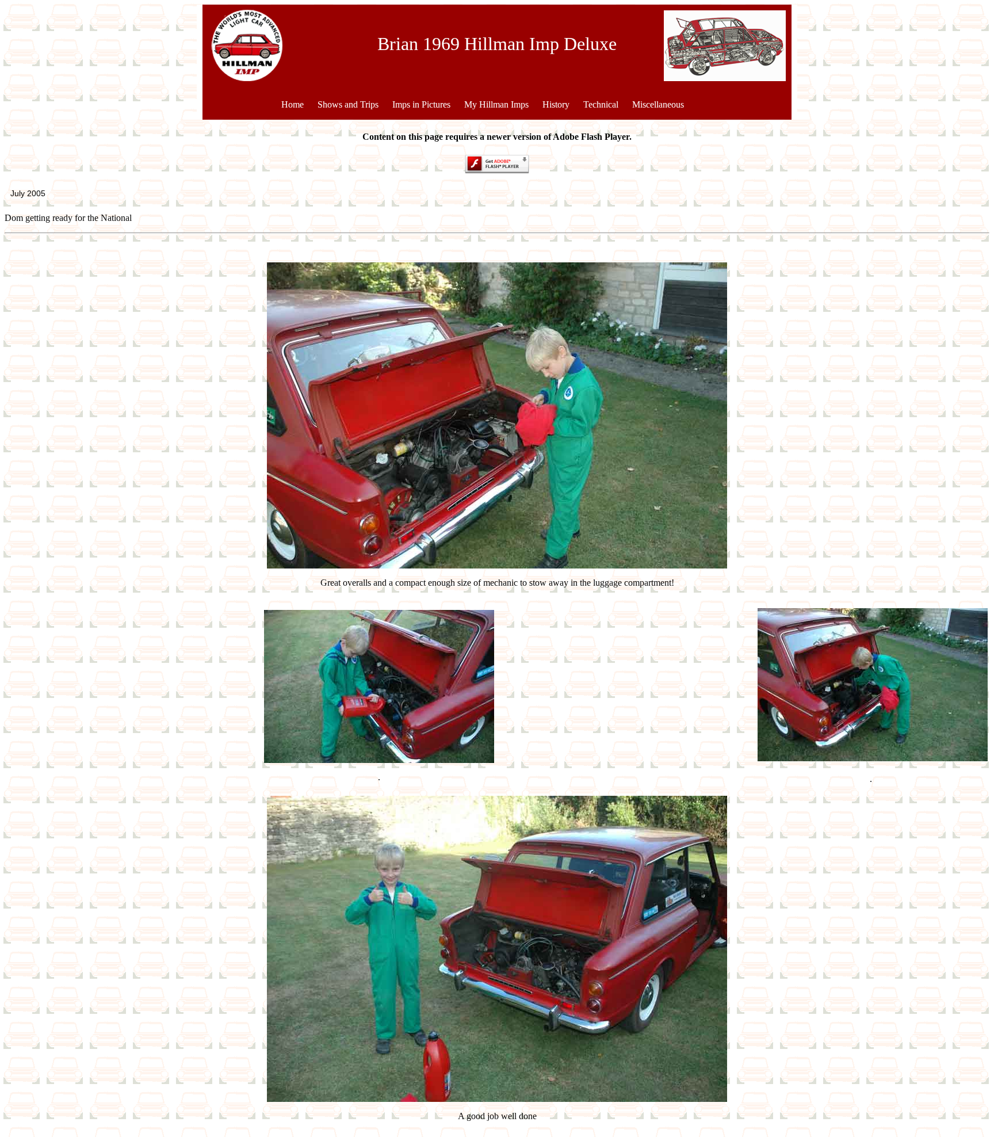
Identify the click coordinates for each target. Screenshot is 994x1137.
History (555, 104)
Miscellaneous (658, 104)
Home (292, 104)
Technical (600, 104)
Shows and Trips (348, 104)
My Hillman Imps (496, 104)
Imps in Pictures (421, 104)
